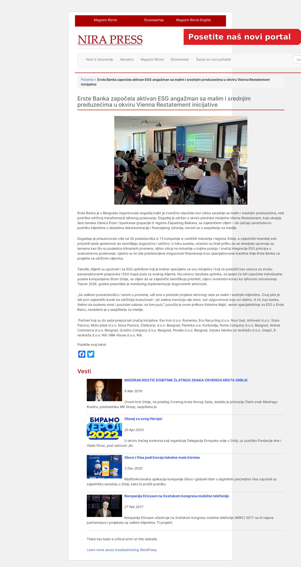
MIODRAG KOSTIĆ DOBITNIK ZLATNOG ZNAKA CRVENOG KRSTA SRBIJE (186, 380)
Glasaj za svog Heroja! (143, 418)
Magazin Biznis (105, 20)
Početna (87, 80)
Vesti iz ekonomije (99, 59)
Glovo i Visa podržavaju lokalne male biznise (162, 457)
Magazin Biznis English (193, 20)
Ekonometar (180, 59)
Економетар (154, 20)
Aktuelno (127, 59)
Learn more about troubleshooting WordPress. (122, 550)
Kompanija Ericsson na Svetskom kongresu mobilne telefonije (176, 496)
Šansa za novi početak (213, 59)
